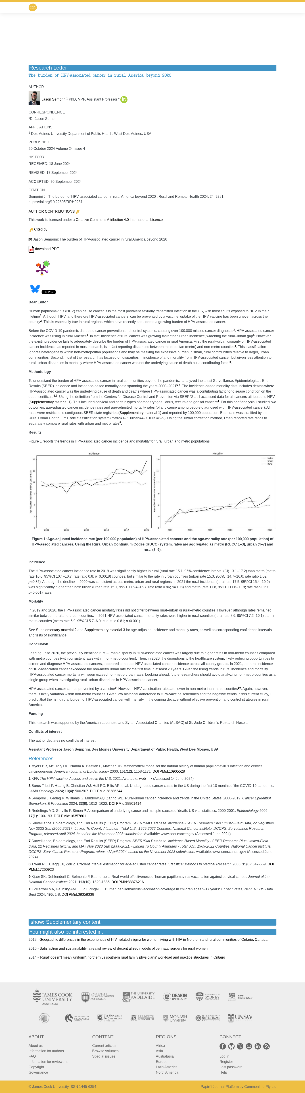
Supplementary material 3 (104, 630)
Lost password (230, 1067)
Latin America (167, 1067)
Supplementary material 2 (56, 630)
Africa (160, 1046)
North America (167, 1072)
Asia (159, 1051)
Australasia (165, 1056)
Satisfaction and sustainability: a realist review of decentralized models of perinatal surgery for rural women (124, 948)
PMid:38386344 (109, 791)
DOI (155, 771)
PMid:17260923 (41, 869)
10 (239, 687)
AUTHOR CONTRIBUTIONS (52, 211)
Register (226, 1062)
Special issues (103, 1056)
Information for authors (46, 1051)
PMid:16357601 (73, 816)
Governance (38, 1072)
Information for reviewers (48, 1062)
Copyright (36, 1067)
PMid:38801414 (128, 803)
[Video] (30, 239)
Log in (224, 1056)
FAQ (32, 1056)
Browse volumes (105, 1051)
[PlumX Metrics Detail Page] (42, 269)
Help (223, 1072)
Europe (161, 1062)
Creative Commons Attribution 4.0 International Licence (119, 220)
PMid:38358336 (81, 894)
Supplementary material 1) (50, 402)
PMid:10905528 (172, 771)
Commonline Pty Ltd (260, 1087)
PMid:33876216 (131, 882)
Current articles (104, 1046)
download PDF (46, 249)
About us (36, 1046)
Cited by (40, 229)
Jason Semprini (54, 99)
